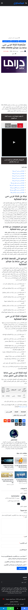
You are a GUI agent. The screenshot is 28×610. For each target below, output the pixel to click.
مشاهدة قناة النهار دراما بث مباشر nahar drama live (7, 481)
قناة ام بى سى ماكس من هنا (17, 190)
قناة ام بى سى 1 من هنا (18, 171)
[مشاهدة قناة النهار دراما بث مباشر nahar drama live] (7, 474)
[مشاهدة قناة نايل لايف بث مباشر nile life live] (21, 460)
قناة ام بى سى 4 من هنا (18, 178)
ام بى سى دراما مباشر (19, 415)
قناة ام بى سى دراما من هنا (17, 192)
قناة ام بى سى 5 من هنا (18, 180)
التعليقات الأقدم (23, 493)
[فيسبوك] (23, 420)
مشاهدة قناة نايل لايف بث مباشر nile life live (21, 466)
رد (18, 503)
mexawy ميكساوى (14, 601)
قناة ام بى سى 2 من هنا (18, 173)
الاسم (25, 536)
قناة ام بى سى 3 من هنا (18, 175)
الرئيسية (17, 38)
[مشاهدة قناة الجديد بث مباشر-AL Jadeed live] (21, 474)
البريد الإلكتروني (23, 543)
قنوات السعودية (6, 41)
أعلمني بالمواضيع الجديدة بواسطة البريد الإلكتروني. (15, 564)
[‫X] (20, 420)
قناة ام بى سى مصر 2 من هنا (17, 185)
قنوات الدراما (15, 41)
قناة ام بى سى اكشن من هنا (17, 187)
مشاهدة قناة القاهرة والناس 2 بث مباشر (8, 466)
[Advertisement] (14, 22)
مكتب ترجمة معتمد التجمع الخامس (11, 604)
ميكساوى (22, 51)
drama (23, 412)
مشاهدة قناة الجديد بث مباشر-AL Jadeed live (21, 480)
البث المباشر (11, 38)
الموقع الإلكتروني (23, 549)
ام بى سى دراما (23, 406)
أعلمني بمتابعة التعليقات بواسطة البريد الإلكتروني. (15, 561)
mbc (16, 412)
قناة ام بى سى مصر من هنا (17, 183)
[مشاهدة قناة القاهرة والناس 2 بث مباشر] (7, 460)
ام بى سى (8, 412)
